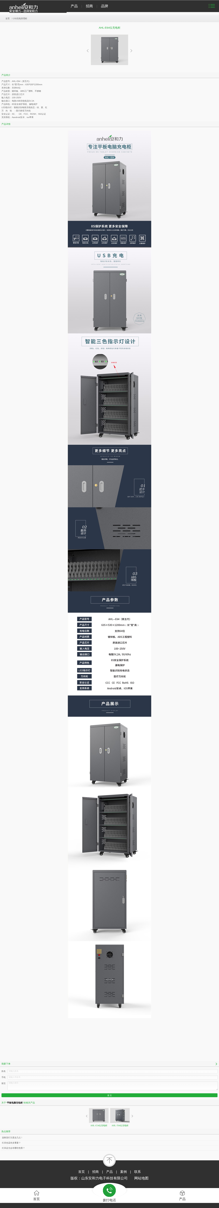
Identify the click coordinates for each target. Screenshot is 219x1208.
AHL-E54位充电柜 (98, 1125)
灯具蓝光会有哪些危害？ (13, 1148)
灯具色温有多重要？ (11, 1143)
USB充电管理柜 (20, 18)
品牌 (104, 6)
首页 (8, 18)
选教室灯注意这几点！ (12, 1138)
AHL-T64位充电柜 (120, 1125)
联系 (137, 1172)
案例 (123, 1172)
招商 (89, 6)
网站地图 (141, 1178)
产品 (74, 6)
